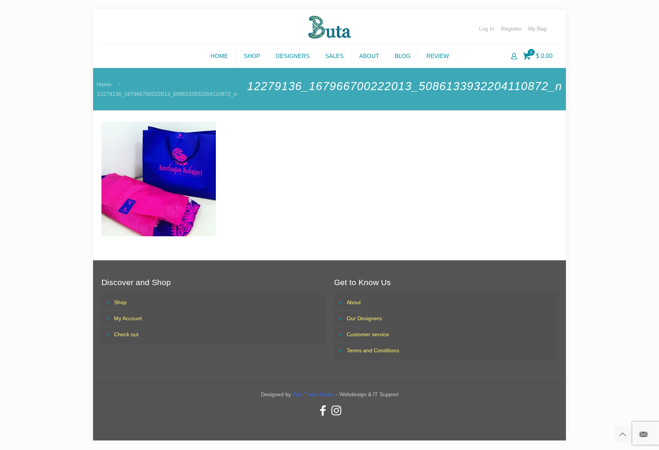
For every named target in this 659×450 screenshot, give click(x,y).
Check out (126, 334)
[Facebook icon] (322, 410)
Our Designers (364, 318)
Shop (120, 302)
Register (511, 28)
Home (104, 84)
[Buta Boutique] (329, 27)
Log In (486, 28)
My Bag (537, 28)
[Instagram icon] (336, 410)
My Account (128, 318)
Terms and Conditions (373, 350)
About (354, 302)
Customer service (368, 334)
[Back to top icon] (622, 434)
